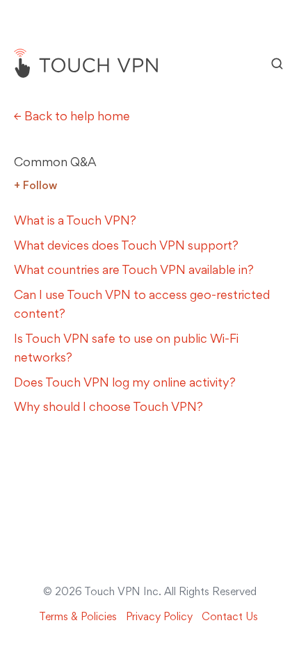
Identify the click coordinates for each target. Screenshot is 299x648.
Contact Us (230, 616)
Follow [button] (40, 185)
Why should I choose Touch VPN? (108, 406)
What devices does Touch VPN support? (126, 245)
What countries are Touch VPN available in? (134, 269)
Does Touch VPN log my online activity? (125, 382)
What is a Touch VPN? (75, 220)
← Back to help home (72, 115)
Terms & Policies (78, 616)
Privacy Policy (159, 616)
